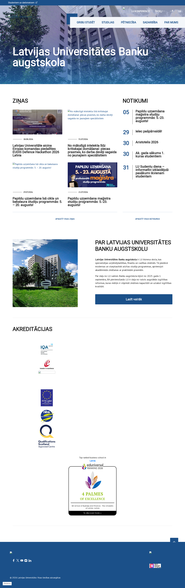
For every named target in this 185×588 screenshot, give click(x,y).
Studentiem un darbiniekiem (21, 2)
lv (179, 11)
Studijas (108, 22)
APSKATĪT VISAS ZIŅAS (65, 219)
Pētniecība (128, 22)
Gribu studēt (86, 22)
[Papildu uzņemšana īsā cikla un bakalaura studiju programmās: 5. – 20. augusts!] (37, 174)
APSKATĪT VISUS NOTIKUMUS (147, 219)
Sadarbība (150, 22)
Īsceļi (158, 11)
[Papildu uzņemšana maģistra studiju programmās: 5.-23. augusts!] (92, 174)
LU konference (141, 11)
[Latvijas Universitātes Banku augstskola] (16, 16)
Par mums (171, 22)
